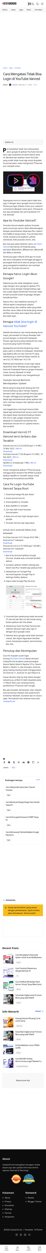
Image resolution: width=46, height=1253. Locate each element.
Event (18, 962)
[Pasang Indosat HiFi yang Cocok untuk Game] (8, 1027)
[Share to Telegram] (28, 762)
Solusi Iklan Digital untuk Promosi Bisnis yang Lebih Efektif (28, 996)
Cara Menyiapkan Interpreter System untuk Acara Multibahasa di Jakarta (29, 957)
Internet (19, 1026)
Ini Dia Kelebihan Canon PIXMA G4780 (27, 1046)
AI (17, 976)
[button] (33, 762)
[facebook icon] (21, 1235)
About (7, 1197)
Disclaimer (9, 1205)
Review (31, 1197)
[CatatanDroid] (9, 4)
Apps (21, 10)
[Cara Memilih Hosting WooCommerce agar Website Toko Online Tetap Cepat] (8, 1067)
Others (4, 10)
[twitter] (14, 762)
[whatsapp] (19, 762)
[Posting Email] (4, 759)
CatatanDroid (9, 701)
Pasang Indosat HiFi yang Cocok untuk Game (27, 1019)
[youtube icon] (29, 1235)
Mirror (19, 448)
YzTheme (38, 1229)
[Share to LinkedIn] (23, 762)
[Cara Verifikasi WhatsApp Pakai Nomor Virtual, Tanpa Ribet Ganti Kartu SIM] (8, 990)
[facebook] (4, 762)
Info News (38, 10)
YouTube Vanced (17, 658)
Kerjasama (9, 1216)
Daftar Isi (9, 142)
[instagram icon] (16, 1235)
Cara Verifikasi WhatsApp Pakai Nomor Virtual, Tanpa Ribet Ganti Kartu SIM (28, 984)
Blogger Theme (34, 1201)
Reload (38, 779)
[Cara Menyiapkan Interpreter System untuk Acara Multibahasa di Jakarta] (8, 963)
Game (13, 10)
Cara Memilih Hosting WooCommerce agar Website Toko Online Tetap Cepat (29, 1061)
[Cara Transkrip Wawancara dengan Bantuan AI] (8, 977)
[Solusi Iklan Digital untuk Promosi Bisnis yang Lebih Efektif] (8, 1003)
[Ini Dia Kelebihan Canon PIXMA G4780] (8, 1053)
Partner (8, 1213)
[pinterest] (9, 762)
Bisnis (29, 10)
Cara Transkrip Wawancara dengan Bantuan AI (26, 969)
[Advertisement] (23, 39)
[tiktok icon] (25, 1235)
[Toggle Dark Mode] (37, 3)
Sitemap (8, 1209)
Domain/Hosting (22, 1066)
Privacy (8, 1201)
